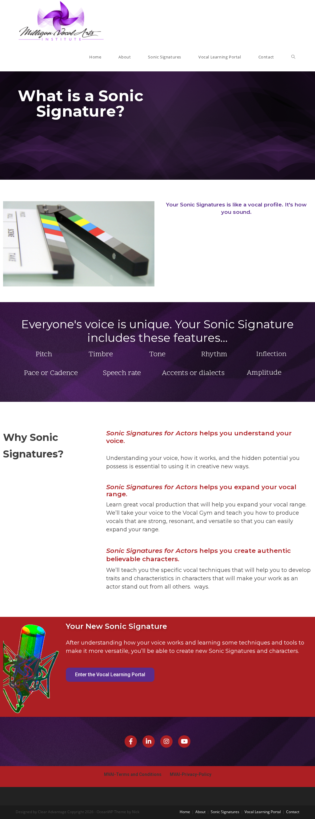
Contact (292, 811)
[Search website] (293, 57)
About (200, 811)
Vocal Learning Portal (263, 811)
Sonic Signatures (225, 811)
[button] (110, 675)
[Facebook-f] (131, 741)
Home (185, 811)
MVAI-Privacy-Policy (190, 774)
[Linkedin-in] (148, 741)
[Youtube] (184, 741)
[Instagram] (166, 741)
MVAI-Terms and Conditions (133, 774)
